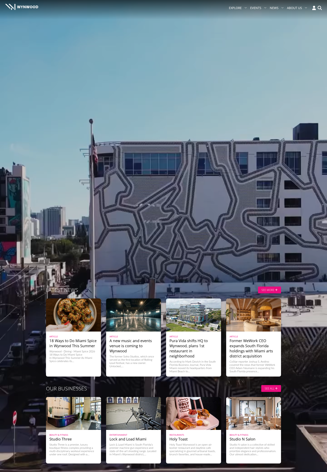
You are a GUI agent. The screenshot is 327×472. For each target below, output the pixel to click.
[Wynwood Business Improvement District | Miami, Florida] (21, 8)
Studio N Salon (242, 438)
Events (255, 8)
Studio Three (60, 438)
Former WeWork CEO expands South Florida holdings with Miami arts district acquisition (251, 348)
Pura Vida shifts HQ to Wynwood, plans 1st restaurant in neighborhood (188, 348)
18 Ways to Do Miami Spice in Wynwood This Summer (73, 343)
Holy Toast (178, 438)
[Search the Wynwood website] (319, 8)
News (274, 8)
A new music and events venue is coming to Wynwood (131, 345)
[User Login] (313, 8)
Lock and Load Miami (128, 438)
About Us (294, 8)
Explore (235, 8)
